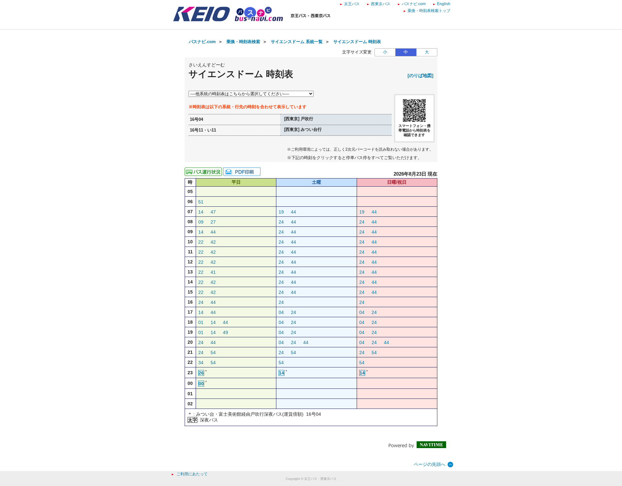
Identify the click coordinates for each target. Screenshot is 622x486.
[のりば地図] (420, 75)
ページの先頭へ (429, 464)
